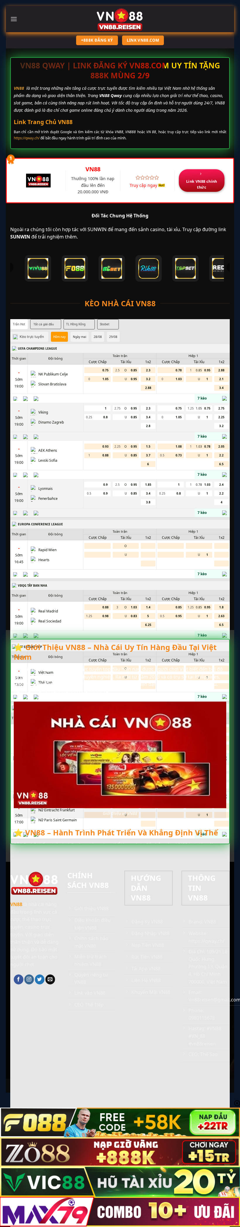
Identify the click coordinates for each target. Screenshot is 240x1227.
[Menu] (13, 19)
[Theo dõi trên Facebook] (18, 979)
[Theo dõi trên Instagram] (29, 979)
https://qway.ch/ (27, 138)
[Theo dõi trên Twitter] (39, 979)
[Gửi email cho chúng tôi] (50, 979)
